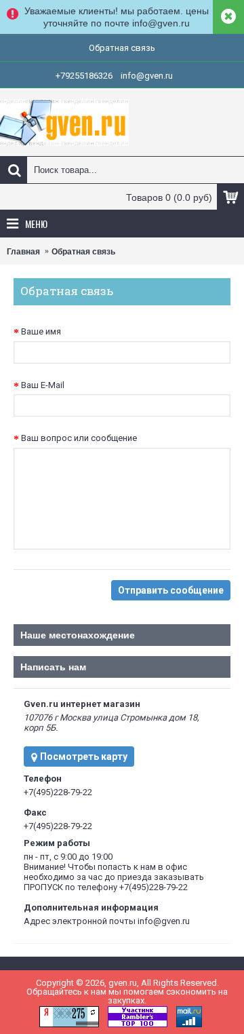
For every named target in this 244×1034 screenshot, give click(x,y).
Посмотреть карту (82, 756)
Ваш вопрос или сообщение (79, 438)
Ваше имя (41, 331)
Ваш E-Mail (42, 385)
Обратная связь (83, 251)
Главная (23, 251)
